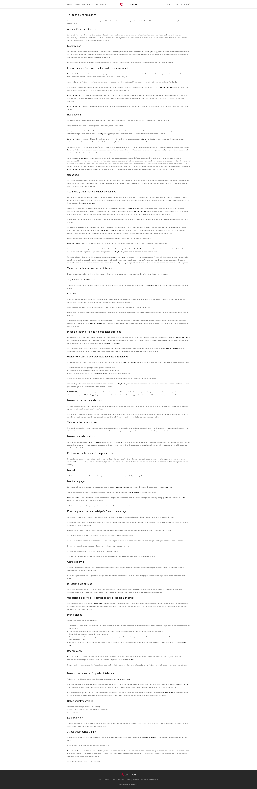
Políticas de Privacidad (117, 779)
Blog (96, 4)
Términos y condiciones (132, 779)
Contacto (103, 4)
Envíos (77, 4)
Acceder (169, 4)
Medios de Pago (87, 4)
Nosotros (106, 779)
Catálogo (70, 4)
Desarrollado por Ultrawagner (149, 779)
